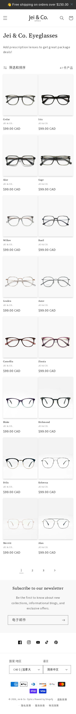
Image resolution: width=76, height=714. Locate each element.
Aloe (5, 179)
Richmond (44, 422)
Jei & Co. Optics (25, 699)
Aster (41, 301)
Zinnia (42, 361)
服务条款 (40, 705)
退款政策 (62, 699)
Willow (7, 240)
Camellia (8, 361)
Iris (40, 119)
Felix (6, 482)
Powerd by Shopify (43, 699)
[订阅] (63, 620)
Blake (6, 422)
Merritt (7, 543)
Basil (41, 240)
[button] (5, 18)
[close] (71, 4)
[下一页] (54, 570)
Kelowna (43, 482)
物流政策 (54, 705)
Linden (7, 301)
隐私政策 (26, 705)
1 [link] (21, 570)
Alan (40, 543)
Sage (41, 179)
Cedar (6, 119)
